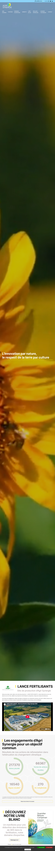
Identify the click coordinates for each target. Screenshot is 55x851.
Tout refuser (49, 847)
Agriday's (24, 11)
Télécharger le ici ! (14, 840)
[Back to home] (7, 5)
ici (11, 844)
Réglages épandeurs (35, 12)
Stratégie (10, 11)
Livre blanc (29, 12)
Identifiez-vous (39, 1)
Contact (50, 11)
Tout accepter (42, 847)
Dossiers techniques (43, 12)
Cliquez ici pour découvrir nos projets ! (27, 801)
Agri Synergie (4, 12)
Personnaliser (27, 849)
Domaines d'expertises (17, 12)
